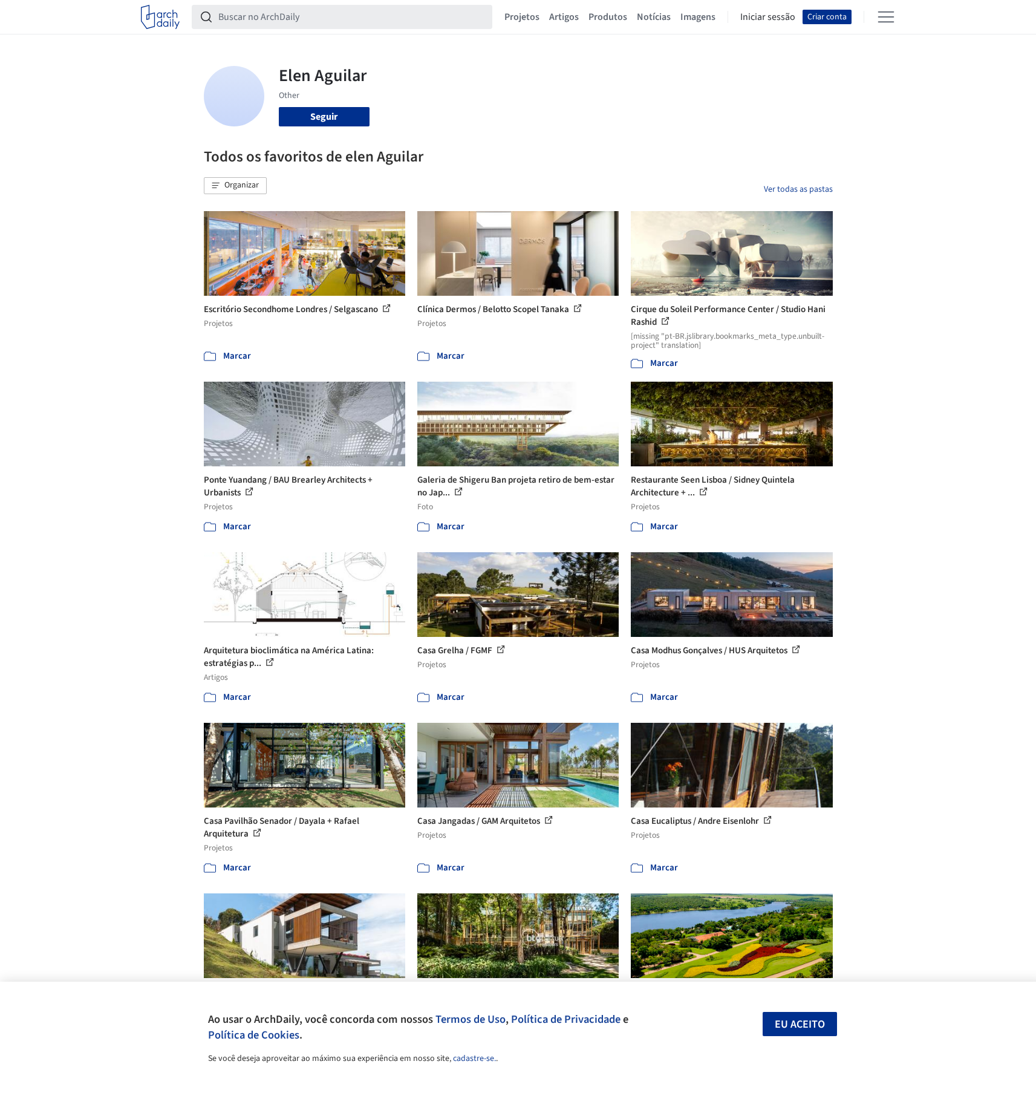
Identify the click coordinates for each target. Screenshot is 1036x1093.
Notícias (654, 17)
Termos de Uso (470, 1019)
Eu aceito (800, 1024)
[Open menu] (886, 17)
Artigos (564, 17)
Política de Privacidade (566, 1019)
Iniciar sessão (767, 17)
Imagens (697, 17)
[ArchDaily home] (160, 17)
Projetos (521, 17)
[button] (235, 185)
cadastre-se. (474, 1058)
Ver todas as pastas (798, 189)
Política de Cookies (253, 1035)
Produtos (607, 17)
